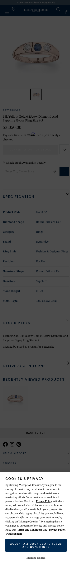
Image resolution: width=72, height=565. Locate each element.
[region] (36, 518)
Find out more (14, 534)
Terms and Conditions (29, 529)
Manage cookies (36, 557)
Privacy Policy (44, 501)
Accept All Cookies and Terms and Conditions (36, 545)
